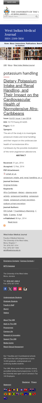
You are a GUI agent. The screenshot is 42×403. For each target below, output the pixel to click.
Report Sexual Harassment (13, 346)
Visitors (6, 312)
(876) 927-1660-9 (13, 281)
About (12, 43)
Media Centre (9, 343)
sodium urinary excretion (14, 203)
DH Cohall (8, 211)
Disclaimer (26, 382)
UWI (5, 65)
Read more (12, 222)
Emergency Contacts (11, 261)
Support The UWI (10, 339)
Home (6, 43)
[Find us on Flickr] (15, 290)
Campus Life (8, 331)
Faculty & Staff (9, 305)
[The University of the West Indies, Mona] (21, 11)
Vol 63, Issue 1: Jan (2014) (20, 118)
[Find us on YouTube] (20, 290)
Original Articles (10, 185)
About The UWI (9, 320)
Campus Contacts (26, 261)
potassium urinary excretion (22, 200)
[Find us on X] (10, 290)
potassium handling (19, 196)
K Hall (19, 214)
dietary (21, 192)
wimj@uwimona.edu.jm (12, 250)
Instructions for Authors (20, 44)
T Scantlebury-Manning (23, 211)
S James (12, 214)
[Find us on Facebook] (5, 290)
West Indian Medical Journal (24, 65)
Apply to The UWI (10, 324)
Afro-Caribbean (10, 192)
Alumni (6, 309)
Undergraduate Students (13, 297)
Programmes (8, 327)
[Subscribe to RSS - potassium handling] (4, 225)
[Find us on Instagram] (25, 290)
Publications (31, 43)
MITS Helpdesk (9, 266)
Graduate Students (11, 301)
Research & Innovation (12, 335)
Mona (10, 65)
